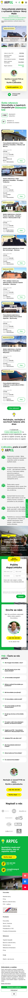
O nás (4, 955)
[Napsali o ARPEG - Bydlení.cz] (9, 831)
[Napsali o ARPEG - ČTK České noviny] (9, 824)
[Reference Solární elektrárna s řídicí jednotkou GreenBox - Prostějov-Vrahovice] (14, 182)
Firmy (4, 899)
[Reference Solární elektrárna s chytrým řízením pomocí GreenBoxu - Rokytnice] (14, 352)
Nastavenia (14, 994)
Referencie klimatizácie (9, 947)
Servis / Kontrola (7, 923)
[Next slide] (24, 33)
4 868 (4, 115)
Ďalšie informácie (6, 983)
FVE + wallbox (7, 904)
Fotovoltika (6, 892)
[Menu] (26, 2)
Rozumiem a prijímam (14, 987)
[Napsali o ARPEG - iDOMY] (19, 831)
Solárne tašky (6, 926)
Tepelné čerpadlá (7, 940)
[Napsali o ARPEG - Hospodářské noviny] (14, 811)
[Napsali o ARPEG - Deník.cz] (22, 811)
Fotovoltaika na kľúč (13, 15)
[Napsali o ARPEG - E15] (19, 818)
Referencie (6, 936)
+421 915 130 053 (14, 638)
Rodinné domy (7, 896)
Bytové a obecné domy (9, 901)
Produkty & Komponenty (9, 931)
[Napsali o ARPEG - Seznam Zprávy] (9, 817)
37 (3, 122)
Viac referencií (14, 408)
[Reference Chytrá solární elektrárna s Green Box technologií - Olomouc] (14, 250)
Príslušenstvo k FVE (8, 928)
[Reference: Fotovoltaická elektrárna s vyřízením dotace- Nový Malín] (14, 34)
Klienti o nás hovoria (8, 959)
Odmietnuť (14, 990)
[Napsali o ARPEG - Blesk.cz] (18, 824)
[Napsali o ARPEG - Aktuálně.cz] (5, 811)
